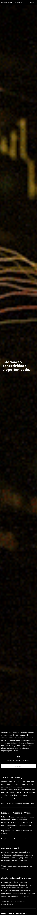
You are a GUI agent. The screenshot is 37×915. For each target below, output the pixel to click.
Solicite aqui (18, 766)
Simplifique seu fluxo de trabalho (14, 839)
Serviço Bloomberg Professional (11, 2)
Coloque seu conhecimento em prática (16, 803)
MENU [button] (32, 2)
